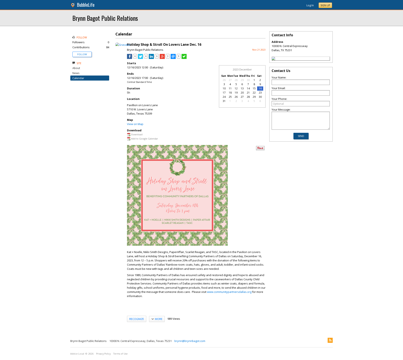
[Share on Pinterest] (260, 149)
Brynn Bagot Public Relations (105, 17)
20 (242, 92)
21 (248, 92)
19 (236, 92)
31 (224, 101)
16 (260, 88)
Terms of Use (120, 353)
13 (242, 88)
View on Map (135, 124)
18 (230, 92)
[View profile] (122, 45)
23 (260, 92)
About (76, 68)
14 (248, 88)
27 (230, 80)
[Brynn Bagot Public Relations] (273, 59)
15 (254, 88)
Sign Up (325, 5)
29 (242, 80)
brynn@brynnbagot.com (189, 341)
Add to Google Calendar (144, 138)
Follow (82, 54)
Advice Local (77, 353)
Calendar (78, 78)
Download (137, 134)
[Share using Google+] (162, 58)
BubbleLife (85, 4)
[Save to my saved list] (184, 58)
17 (224, 92)
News (76, 73)
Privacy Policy (103, 353)
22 (254, 92)
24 (224, 97)
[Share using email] (173, 58)
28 (236, 80)
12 (236, 88)
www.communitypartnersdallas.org (229, 292)
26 (224, 80)
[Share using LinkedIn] (151, 58)
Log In (310, 5)
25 (230, 97)
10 (224, 88)
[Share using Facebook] (129, 58)
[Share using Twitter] (140, 58)
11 (230, 88)
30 (248, 80)
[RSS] (330, 340)
